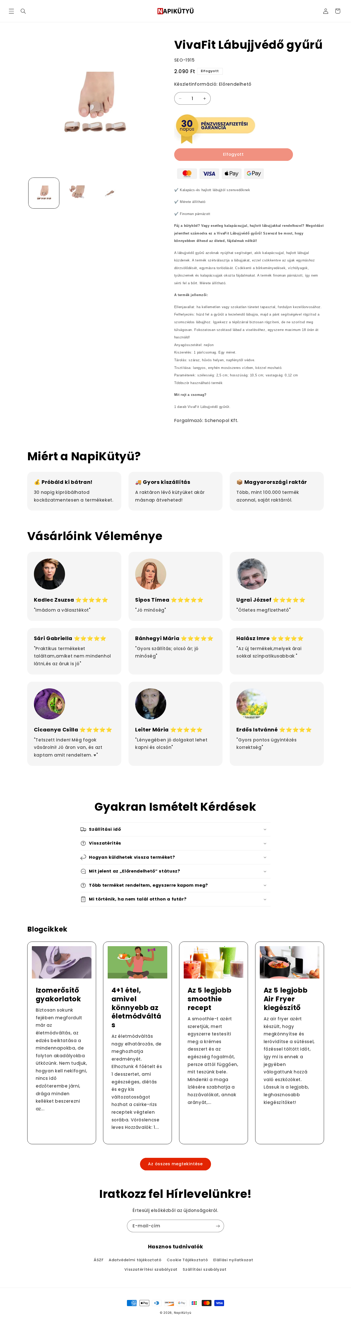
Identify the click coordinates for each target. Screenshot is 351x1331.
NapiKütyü (182, 1313)
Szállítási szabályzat (204, 1269)
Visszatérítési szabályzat (151, 1269)
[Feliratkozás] (218, 1226)
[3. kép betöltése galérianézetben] (110, 193)
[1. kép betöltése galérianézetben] (44, 193)
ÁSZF (99, 1260)
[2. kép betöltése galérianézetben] (77, 193)
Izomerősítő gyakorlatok (58, 994)
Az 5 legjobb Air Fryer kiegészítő (285, 999)
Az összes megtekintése (175, 1164)
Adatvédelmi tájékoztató (135, 1260)
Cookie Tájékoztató (187, 1260)
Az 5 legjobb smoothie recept (210, 999)
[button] (11, 11)
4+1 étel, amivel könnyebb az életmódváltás (136, 1008)
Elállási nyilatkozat (233, 1260)
